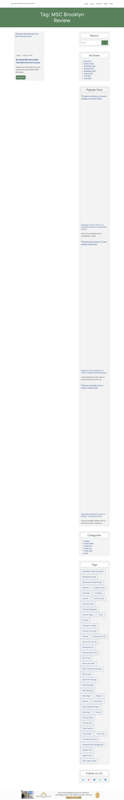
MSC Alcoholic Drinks (90, 652)
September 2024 (90, 71)
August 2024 (88, 73)
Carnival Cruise (98, 598)
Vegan (86, 553)
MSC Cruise (86, 658)
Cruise (100, 615)
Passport (99, 696)
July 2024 (87, 76)
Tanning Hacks (87, 717)
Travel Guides (88, 543)
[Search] (104, 42)
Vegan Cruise (87, 755)
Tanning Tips (87, 723)
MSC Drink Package (89, 680)
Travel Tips (88, 548)
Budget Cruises (99, 588)
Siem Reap (86, 712)
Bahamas (85, 588)
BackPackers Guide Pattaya (92, 582)
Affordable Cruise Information (93, 571)
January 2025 (89, 63)
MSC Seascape (87, 690)
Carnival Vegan (87, 615)
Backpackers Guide (89, 577)
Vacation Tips (87, 750)
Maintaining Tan (88, 647)
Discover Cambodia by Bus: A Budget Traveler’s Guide (93, 515)
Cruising (87, 541)
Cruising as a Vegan (89, 625)
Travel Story (88, 546)
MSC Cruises (86, 674)
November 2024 (89, 66)
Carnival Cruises (88, 604)
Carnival (85, 598)
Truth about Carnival (89, 739)
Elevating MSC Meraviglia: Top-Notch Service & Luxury (28, 61)
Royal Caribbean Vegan (90, 707)
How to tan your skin (89, 642)
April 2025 (87, 61)
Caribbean (98, 593)
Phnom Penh (97, 701)
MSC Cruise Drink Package (91, 669)
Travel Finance (87, 728)
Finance (85, 636)
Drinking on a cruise (89, 631)
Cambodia (86, 593)
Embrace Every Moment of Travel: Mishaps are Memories (93, 372)
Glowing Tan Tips (99, 636)
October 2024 (89, 68)
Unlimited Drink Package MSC (93, 745)
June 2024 (87, 78)
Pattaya (85, 701)
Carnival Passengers (89, 609)
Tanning (98, 712)
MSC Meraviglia (87, 685)
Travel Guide (86, 734)
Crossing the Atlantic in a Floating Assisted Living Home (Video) (93, 227)
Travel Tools (88, 551)
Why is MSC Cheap (89, 761)
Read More (21, 78)
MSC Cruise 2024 (88, 663)
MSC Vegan (86, 696)
